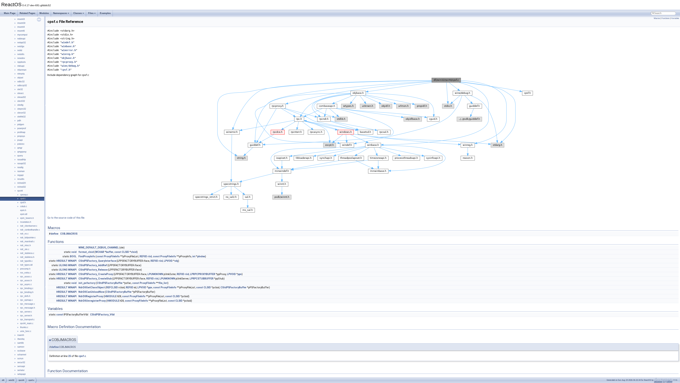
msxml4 (21, 27)
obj (176, 260)
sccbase (21, 350)
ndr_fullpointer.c (28, 237)
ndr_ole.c (24, 249)
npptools (21, 62)
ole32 (20, 89)
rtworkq (20, 339)
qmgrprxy (21, 152)
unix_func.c (25, 331)
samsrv (20, 347)
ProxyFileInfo (112, 256)
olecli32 (21, 101)
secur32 (21, 362)
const (117, 252)
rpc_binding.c (26, 288)
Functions (666, 18)
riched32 (21, 187)
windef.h (67, 42)
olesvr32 (21, 113)
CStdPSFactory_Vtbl (102, 314)
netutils (20, 54)
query (20, 155)
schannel (21, 354)
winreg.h (67, 54)
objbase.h (68, 58)
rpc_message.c (27, 304)
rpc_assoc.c (26, 276)
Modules (44, 13)
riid (150, 256)
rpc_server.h (26, 315)
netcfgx (20, 46)
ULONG (63, 265)
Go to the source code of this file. (66, 217)
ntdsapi (20, 66)
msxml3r (21, 23)
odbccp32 (22, 85)
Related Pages (27, 13)
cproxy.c (24, 194)
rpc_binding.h (26, 292)
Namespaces (60, 13)
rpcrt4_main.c (26, 323)
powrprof (21, 128)
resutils (20, 179)
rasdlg (20, 167)
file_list (163, 283)
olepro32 (21, 109)
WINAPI (72, 260)
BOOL (73, 256)
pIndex (201, 256)
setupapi (21, 374)
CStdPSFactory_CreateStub (95, 278)
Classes (77, 13)
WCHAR (99, 252)
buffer (109, 252)
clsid (134, 252)
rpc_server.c (26, 311)
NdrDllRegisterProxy (90, 296)
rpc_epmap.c (26, 300)
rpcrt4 (20, 191)
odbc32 (21, 81)
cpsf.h (23, 202)
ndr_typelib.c (26, 261)
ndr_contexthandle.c (30, 230)
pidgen (20, 124)
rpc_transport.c (27, 319)
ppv (240, 274)
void (73, 252)
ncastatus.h (25, 222)
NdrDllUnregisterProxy (92, 300)
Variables (675, 18)
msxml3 (21, 19)
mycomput (22, 35)
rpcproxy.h (69, 61)
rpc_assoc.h (26, 280)
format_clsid (86, 252)
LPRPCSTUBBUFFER (202, 278)
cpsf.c (23, 198)
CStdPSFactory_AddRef (92, 265)
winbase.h (68, 46)
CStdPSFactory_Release (92, 269)
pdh (19, 120)
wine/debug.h (70, 65)
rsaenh (20, 335)
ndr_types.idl (26, 265)
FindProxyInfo (86, 256)
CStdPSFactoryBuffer (110, 283)
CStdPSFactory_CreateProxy (95, 274)
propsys (21, 136)
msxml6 (21, 31)
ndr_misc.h (25, 245)
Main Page (9, 13)
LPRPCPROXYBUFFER (202, 274)
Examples (105, 13)
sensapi (21, 366)
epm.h (23, 210)
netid (19, 50)
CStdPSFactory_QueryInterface (97, 260)
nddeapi (21, 38)
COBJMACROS (68, 233)
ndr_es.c (24, 233)
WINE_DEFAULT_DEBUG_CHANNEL (98, 247)
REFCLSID (112, 287)
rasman (21, 171)
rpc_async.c (26, 284)
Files (91, 13)
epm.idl (23, 214)
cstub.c (23, 206)
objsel (20, 77)
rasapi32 (21, 163)
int (194, 256)
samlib (20, 343)
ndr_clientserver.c (28, 226)
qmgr (19, 148)
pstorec (20, 144)
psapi (20, 140)
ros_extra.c (25, 272)
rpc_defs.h (25, 296)
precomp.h (25, 269)
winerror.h (69, 50)
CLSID (125, 252)
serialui (20, 370)
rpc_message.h (27, 308)
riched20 (21, 183)
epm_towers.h (27, 218)
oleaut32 (21, 97)
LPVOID (168, 260)
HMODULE (110, 296)
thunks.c (24, 327)
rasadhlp (21, 159)
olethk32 (21, 116)
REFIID (143, 256)
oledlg (20, 105)
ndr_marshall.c (27, 241)
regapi (20, 175)
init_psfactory (86, 283)
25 (69, 356)
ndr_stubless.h (27, 257)
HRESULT (61, 260)
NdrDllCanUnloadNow (91, 291)
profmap (21, 132)
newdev (21, 58)
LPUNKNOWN (155, 274)
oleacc (20, 93)
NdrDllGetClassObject (91, 287)
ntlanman (21, 70)
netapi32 (21, 42)
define (54, 233)
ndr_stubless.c (27, 253)
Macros (657, 18)
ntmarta (21, 74)
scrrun (20, 358)
